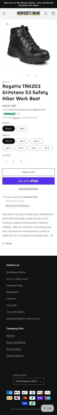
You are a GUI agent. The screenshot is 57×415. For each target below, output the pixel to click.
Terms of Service (15, 355)
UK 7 (21, 148)
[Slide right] (35, 75)
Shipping (16, 118)
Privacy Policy (13, 348)
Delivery (10, 335)
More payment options (28, 188)
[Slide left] (21, 75)
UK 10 (9, 141)
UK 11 (23, 141)
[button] (3, 13)
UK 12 (37, 141)
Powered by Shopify (39, 409)
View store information (17, 205)
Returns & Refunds (15, 342)
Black (9, 128)
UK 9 (46, 148)
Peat (22, 128)
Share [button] (9, 243)
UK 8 (34, 148)
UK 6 (8, 148)
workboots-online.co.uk (24, 409)
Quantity (6, 155)
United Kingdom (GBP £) (27, 381)
